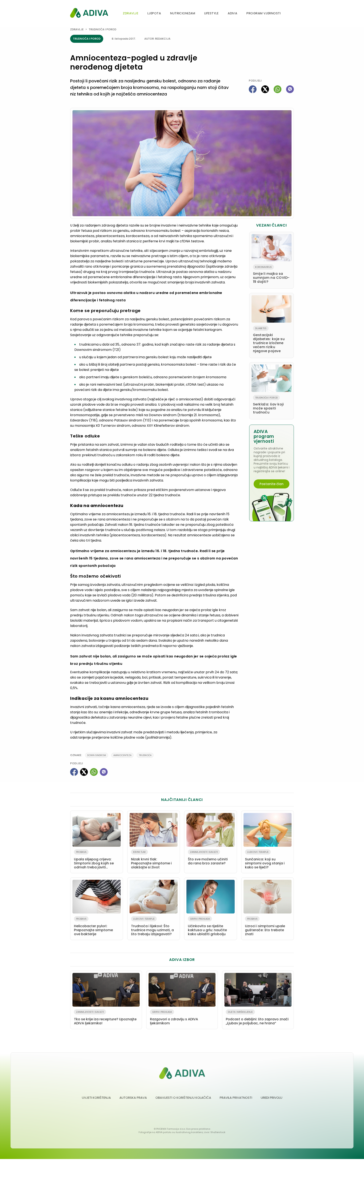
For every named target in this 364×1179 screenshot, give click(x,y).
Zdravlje (130, 13)
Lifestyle (211, 13)
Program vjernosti (263, 13)
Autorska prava (133, 1097)
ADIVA (232, 13)
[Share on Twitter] (265, 89)
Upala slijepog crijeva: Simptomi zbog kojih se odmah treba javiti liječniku (94, 860)
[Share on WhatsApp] (277, 89)
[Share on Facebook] (253, 89)
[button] (292, 13)
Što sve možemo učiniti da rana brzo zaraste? (208, 858)
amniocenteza (122, 755)
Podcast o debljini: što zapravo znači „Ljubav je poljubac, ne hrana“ (257, 1018)
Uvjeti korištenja (96, 1097)
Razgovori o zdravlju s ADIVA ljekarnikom (174, 1018)
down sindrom (96, 755)
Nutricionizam (182, 13)
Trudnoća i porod (102, 29)
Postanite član (272, 484)
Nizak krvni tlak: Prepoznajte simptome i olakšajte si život (151, 860)
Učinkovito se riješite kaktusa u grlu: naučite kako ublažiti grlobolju (207, 926)
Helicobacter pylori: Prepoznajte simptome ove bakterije (93, 926)
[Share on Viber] (290, 89)
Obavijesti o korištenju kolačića (183, 1097)
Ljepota (154, 13)
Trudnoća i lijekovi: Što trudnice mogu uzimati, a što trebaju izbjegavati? (152, 926)
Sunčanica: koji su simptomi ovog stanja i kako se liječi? (265, 860)
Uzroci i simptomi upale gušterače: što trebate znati (265, 926)
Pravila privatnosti (236, 1097)
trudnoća (145, 755)
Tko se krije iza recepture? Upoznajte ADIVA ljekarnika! (105, 1018)
